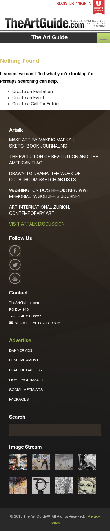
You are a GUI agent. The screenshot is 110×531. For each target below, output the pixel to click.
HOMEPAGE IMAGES (26, 380)
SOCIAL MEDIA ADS (26, 389)
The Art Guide (49, 38)
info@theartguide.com (37, 323)
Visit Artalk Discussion (37, 224)
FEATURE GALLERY (25, 370)
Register (65, 3)
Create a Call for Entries (36, 103)
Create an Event (28, 97)
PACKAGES (19, 399)
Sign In (84, 3)
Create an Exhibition (32, 91)
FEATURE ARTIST (23, 360)
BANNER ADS (20, 350)
